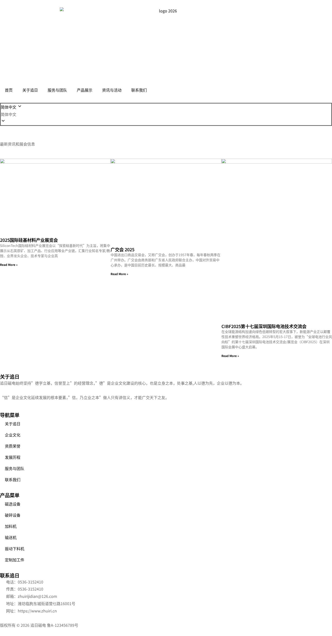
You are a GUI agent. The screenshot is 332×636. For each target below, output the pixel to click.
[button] (166, 114)
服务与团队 (57, 90)
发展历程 (12, 457)
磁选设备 (12, 504)
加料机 (11, 526)
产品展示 (84, 90)
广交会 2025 (122, 249)
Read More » (8, 264)
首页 (9, 90)
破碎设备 (12, 515)
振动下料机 (14, 548)
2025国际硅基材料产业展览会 (29, 240)
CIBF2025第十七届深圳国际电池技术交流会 (263, 326)
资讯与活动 (112, 90)
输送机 (11, 537)
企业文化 (12, 435)
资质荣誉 (12, 446)
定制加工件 (14, 560)
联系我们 (139, 90)
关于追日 (30, 90)
